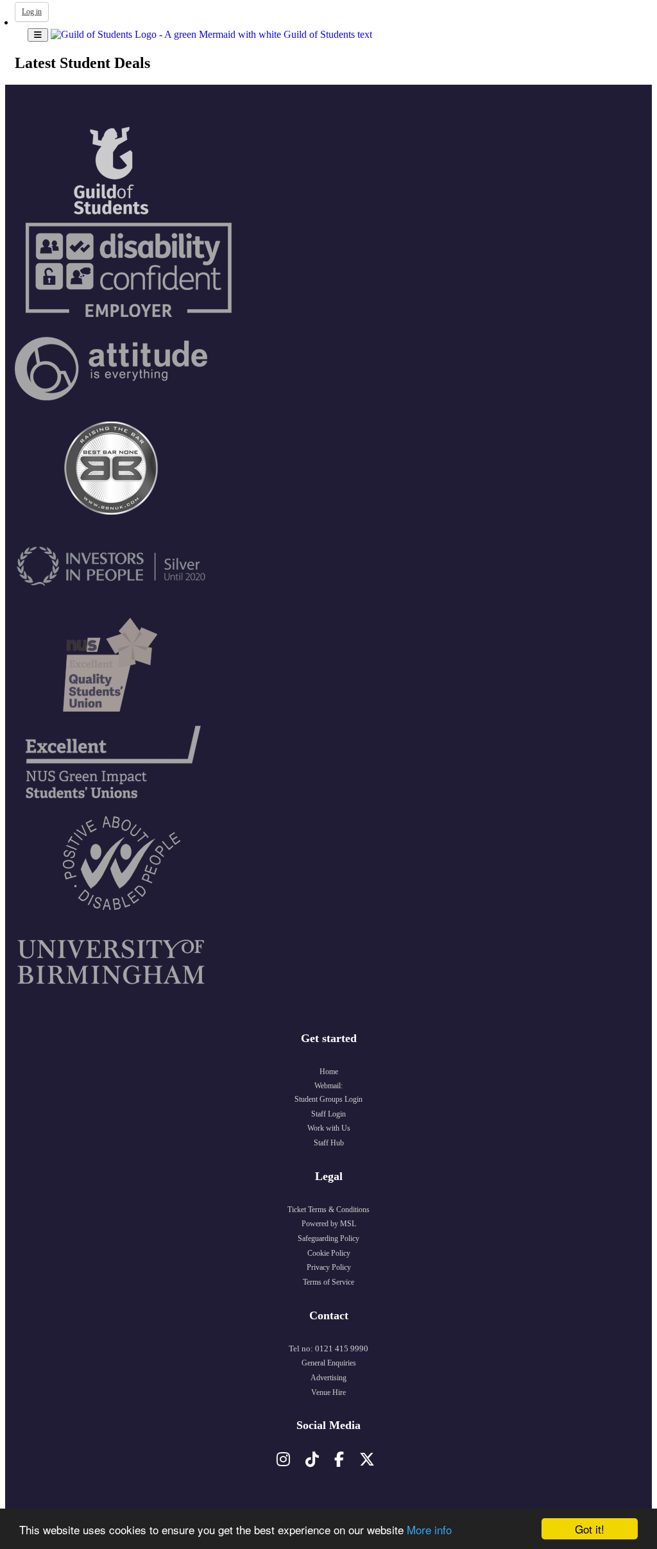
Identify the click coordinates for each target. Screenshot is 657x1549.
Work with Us (328, 1128)
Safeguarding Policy (328, 1238)
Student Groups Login (328, 1099)
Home (329, 1071)
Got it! (589, 1529)
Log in (32, 11)
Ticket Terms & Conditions (328, 1209)
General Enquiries (329, 1362)
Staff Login (328, 1113)
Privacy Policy (329, 1267)
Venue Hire (328, 1392)
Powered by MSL (329, 1223)
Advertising (328, 1377)
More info (429, 1529)
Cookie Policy (328, 1253)
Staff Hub (329, 1142)
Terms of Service (328, 1282)
